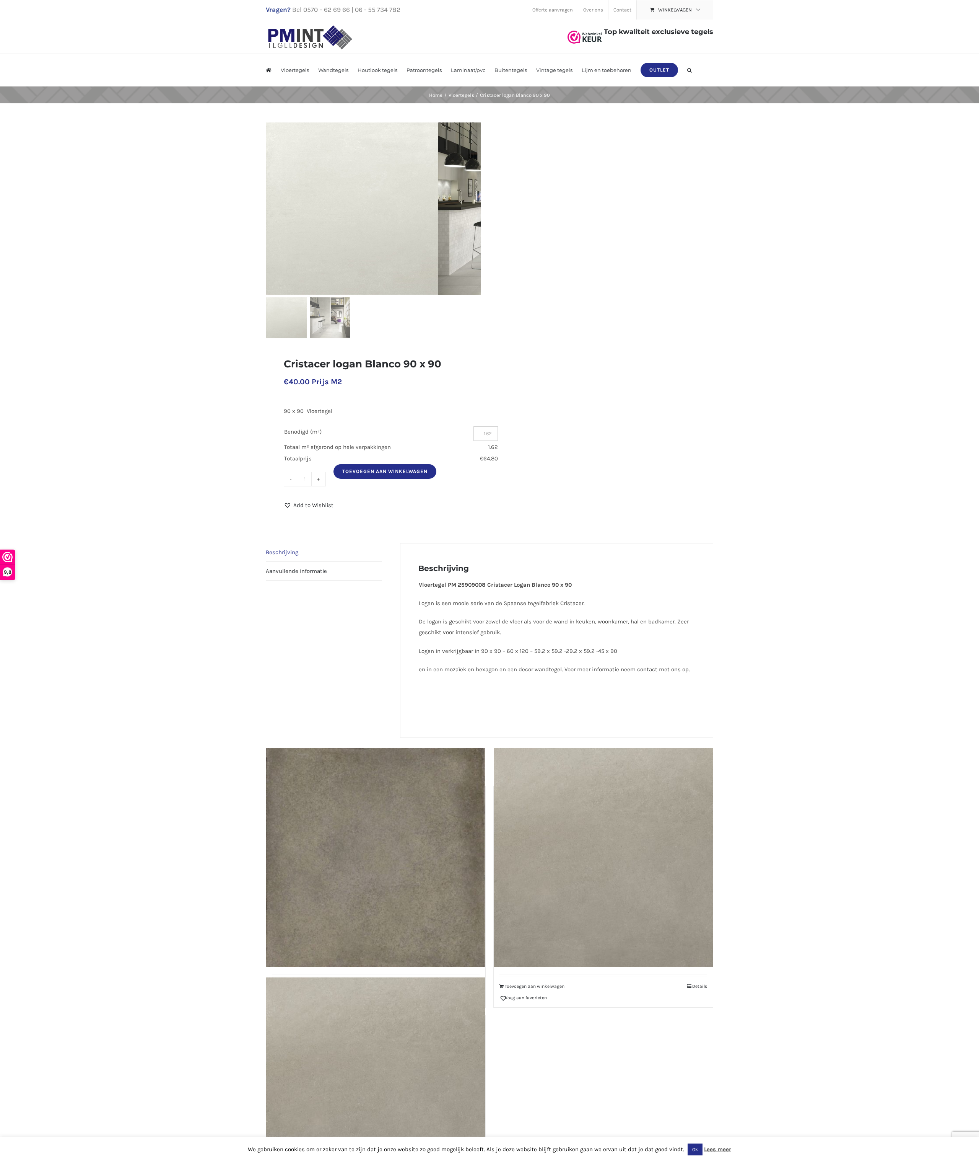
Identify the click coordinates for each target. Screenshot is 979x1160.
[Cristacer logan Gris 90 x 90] (603, 858)
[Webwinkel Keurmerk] (585, 32)
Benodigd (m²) (303, 431)
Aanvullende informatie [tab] (296, 571)
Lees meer (717, 1149)
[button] (689, 70)
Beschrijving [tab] (282, 552)
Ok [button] (695, 1149)
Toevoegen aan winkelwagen (385, 471)
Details (699, 986)
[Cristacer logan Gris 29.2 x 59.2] (375, 1087)
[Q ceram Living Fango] (375, 858)
